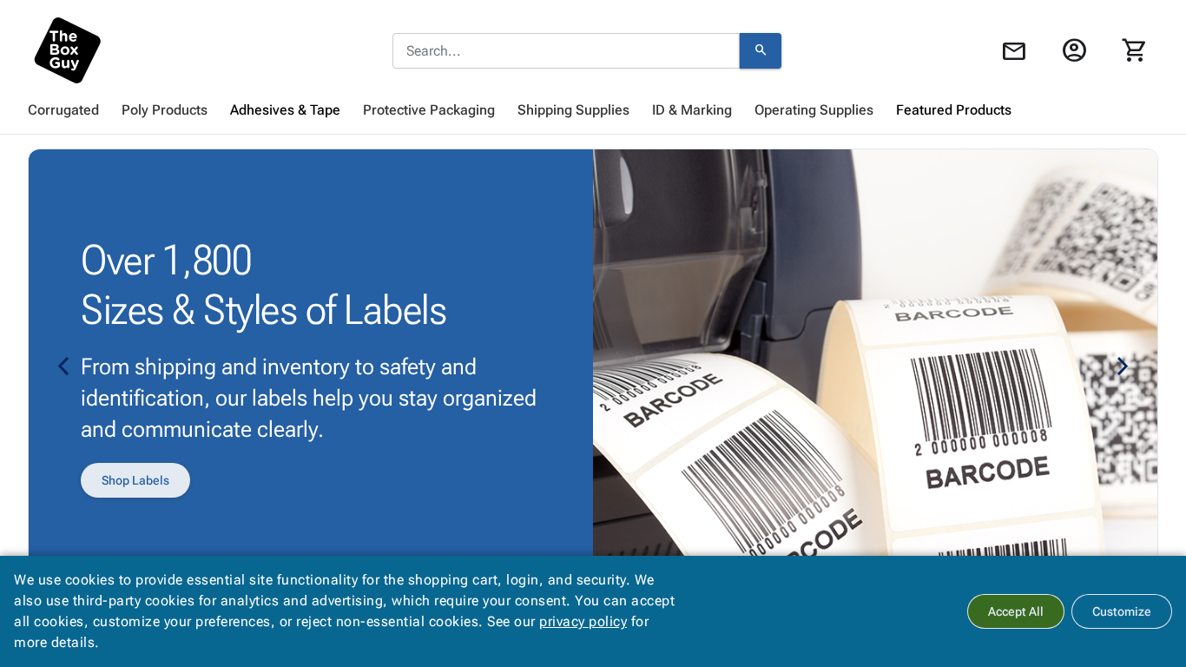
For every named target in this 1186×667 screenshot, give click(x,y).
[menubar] (593, 110)
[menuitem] (63, 110)
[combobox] (566, 51)
